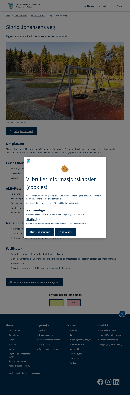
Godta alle (65, 232)
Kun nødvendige (40, 232)
